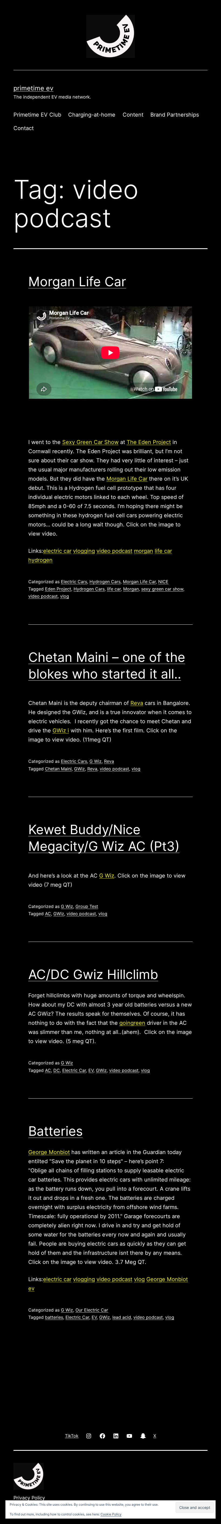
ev (31, 1288)
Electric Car (74, 1070)
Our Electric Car (91, 1310)
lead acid (121, 1317)
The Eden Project (149, 442)
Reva (136, 703)
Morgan (131, 589)
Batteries (55, 1131)
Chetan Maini (58, 768)
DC (56, 1070)
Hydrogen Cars (104, 581)
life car (163, 551)
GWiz (79, 768)
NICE (163, 581)
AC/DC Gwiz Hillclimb (93, 974)
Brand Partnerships (174, 114)
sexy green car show (162, 589)
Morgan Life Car (77, 281)
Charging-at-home (91, 114)
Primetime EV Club (37, 114)
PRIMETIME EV (33, 88)
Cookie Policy (111, 1514)
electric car (57, 551)
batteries (54, 1317)
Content (133, 114)
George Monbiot (49, 1152)
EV (91, 1070)
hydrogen (40, 560)
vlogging (84, 551)
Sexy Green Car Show (90, 442)
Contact (23, 128)
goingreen (132, 1023)
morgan (143, 551)
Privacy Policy (29, 1498)
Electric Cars (74, 581)
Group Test (86, 906)
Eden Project (58, 589)
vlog (64, 596)
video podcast (114, 551)
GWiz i (61, 730)
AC (48, 913)
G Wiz (95, 761)
